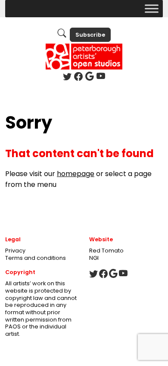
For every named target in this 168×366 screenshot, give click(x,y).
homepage (75, 174)
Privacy (15, 250)
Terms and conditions (35, 258)
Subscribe (90, 34)
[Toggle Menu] (152, 8)
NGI (94, 258)
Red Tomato (106, 250)
